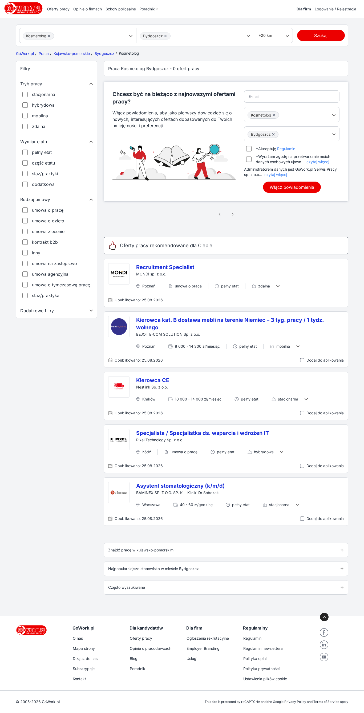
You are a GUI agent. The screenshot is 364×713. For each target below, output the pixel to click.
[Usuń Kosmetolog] (49, 36)
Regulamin (286, 148)
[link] (220, 214)
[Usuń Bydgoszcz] (165, 36)
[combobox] (77, 35)
